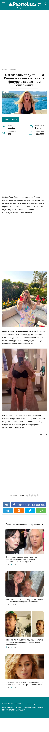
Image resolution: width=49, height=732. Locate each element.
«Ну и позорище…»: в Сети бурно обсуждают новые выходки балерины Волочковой (24, 601)
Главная (5, 69)
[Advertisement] (24, 41)
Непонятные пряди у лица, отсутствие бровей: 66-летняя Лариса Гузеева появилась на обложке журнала (21, 559)
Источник (43, 434)
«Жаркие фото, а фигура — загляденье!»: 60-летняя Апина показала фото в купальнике (24, 683)
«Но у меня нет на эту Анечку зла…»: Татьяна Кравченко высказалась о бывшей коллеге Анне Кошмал (24, 642)
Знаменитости (15, 69)
